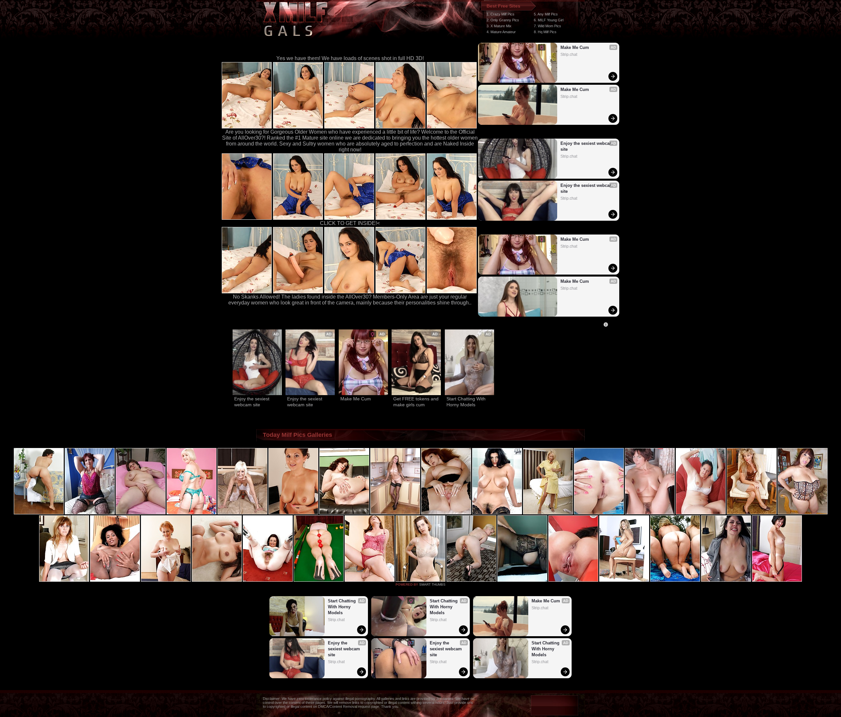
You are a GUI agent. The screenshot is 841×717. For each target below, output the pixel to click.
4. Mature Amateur (501, 32)
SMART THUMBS (432, 584)
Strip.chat (568, 54)
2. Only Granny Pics (503, 20)
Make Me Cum (574, 47)
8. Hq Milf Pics (545, 32)
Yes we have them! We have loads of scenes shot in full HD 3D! (350, 58)
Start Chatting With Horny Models (466, 401)
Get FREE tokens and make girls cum (416, 401)
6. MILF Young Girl (548, 20)
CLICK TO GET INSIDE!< (350, 223)
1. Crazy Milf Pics (500, 14)
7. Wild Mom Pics (547, 26)
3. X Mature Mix (499, 26)
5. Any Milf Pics (546, 14)
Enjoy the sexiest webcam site (586, 146)
